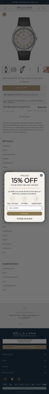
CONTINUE (24, 213)
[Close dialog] (41, 175)
